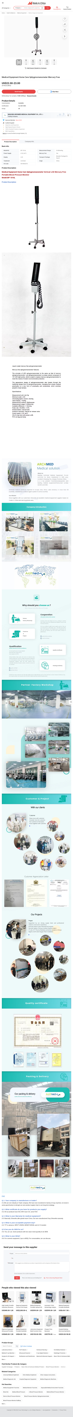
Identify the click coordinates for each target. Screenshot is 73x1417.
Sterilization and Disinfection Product (29, 1356)
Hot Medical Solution (59, 1350)
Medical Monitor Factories (30, 1387)
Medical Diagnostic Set (9, 1379)
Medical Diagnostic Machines (48, 1379)
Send (17, 1278)
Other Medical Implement (29, 1375)
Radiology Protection (59, 1353)
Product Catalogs (27, 1346)
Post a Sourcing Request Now (53, 1278)
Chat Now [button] (55, 92)
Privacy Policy (63, 1410)
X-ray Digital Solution (42, 1353)
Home (3, 13)
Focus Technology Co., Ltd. (24, 1410)
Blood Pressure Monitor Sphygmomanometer (36, 1396)
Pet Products (22, 1350)
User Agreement (46, 1410)
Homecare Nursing (41, 1350)
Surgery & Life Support (8, 1356)
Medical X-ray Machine (8, 1353)
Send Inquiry (19, 91)
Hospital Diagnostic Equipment (27, 1379)
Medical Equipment (22, 13)
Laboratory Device (7, 1350)
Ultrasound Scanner (24, 1353)
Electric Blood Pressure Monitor (11, 1396)
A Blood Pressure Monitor (36, 1392)
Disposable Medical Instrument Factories (52, 1387)
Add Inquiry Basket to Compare (36, 68)
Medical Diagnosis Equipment (35, 13)
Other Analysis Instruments (47, 1375)
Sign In (4, 133)
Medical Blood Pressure (18, 1392)
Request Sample (31, 96)
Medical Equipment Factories (11, 1387)
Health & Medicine (11, 13)
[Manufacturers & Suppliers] (36, 3)
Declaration (55, 1410)
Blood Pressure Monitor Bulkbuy (12, 1400)
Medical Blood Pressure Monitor (55, 1392)
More (3, 1404)
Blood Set (5, 1392)
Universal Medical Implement (11, 1375)
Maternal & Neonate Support (44, 1356)
